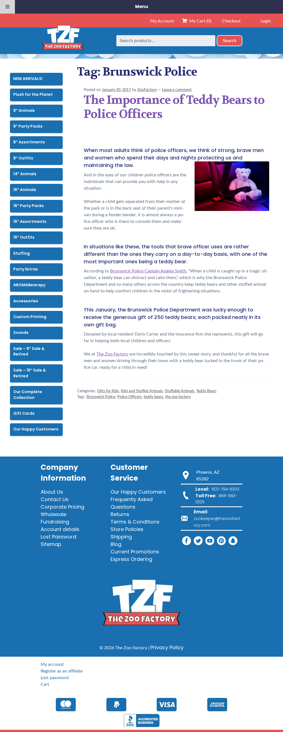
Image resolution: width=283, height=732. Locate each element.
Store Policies (127, 529)
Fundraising (55, 521)
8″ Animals (24, 110)
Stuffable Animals (179, 391)
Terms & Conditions (135, 521)
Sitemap (51, 544)
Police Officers (129, 397)
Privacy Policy (167, 647)
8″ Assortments (29, 142)
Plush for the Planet (33, 94)
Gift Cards (24, 413)
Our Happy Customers (35, 429)
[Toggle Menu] (7, 7)
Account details (60, 529)
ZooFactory (147, 90)
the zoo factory (178, 397)
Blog (116, 544)
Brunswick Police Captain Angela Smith (148, 271)
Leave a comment (177, 90)
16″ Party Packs (28, 205)
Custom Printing (29, 316)
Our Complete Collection (27, 394)
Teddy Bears (206, 391)
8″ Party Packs (28, 126)
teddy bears (153, 397)
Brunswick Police (101, 397)
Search (229, 40)
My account (52, 664)
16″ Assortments (29, 221)
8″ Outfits (23, 158)
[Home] (63, 40)
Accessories (25, 301)
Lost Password (58, 536)
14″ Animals (24, 174)
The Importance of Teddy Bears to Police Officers (174, 107)
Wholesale (53, 514)
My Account (162, 21)
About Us (52, 491)
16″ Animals (24, 189)
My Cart (199, 21)
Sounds (20, 332)
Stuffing (21, 253)
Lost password (55, 678)
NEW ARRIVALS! (28, 78)
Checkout (231, 21)
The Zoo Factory (112, 354)
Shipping (121, 536)
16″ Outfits (24, 237)
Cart (45, 684)
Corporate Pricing (62, 506)
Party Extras (25, 269)
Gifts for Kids (108, 391)
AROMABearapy (29, 285)
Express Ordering (131, 559)
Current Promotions (135, 551)
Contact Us (55, 499)
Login (266, 21)
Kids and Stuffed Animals (142, 391)
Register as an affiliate (62, 671)
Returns (120, 514)
